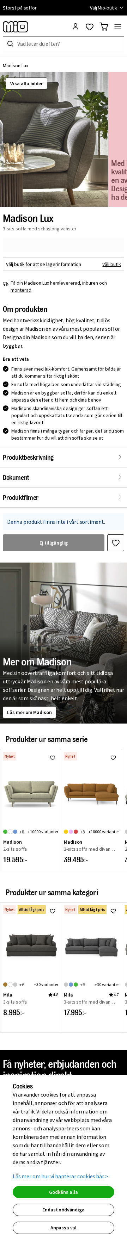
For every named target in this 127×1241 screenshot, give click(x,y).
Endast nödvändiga (63, 1209)
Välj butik (111, 264)
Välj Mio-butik (103, 8)
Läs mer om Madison (29, 712)
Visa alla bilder (26, 83)
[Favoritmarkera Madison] (52, 757)
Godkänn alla (63, 1192)
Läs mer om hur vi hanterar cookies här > (60, 1176)
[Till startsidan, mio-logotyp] (15, 26)
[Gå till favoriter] (89, 26)
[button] (54, 139)
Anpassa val (63, 1227)
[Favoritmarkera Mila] (52, 911)
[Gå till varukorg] (103, 26)
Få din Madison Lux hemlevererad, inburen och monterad (59, 286)
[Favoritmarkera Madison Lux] (115, 542)
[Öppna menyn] (117, 26)
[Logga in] (75, 26)
